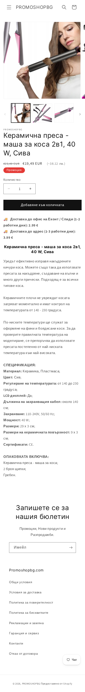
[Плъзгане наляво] (5, 114)
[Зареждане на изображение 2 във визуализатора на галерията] (42, 113)
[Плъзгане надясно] (80, 114)
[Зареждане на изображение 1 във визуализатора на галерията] (20, 113)
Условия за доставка (25, 592)
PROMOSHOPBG (31, 683)
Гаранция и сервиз (24, 633)
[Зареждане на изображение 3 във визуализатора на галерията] (64, 113)
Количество (11, 180)
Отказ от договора (23, 654)
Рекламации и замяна (26, 623)
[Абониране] (71, 547)
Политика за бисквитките (29, 613)
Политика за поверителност (31, 602)
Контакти (16, 643)
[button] (9, 7)
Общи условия (20, 582)
